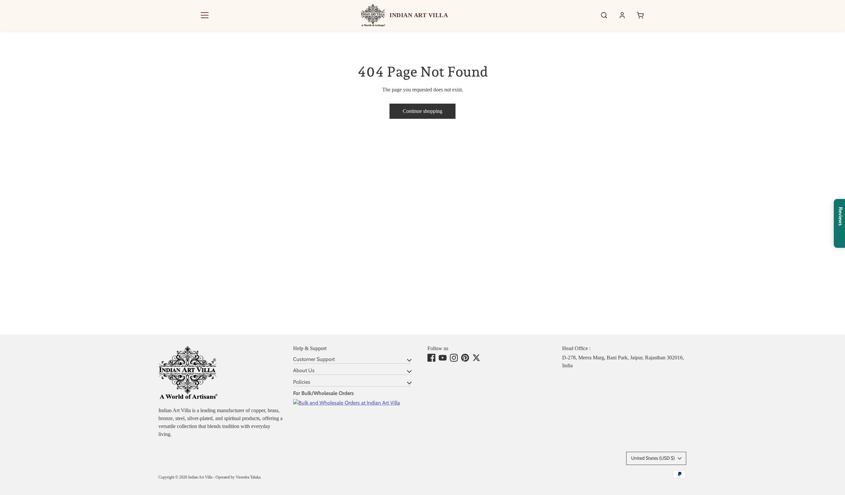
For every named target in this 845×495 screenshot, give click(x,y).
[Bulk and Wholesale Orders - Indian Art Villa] (346, 403)
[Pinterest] (465, 358)
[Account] (622, 15)
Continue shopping (422, 111)
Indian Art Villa (200, 477)
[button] (204, 15)
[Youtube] (443, 358)
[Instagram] (454, 358)
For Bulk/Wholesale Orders (323, 393)
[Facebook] (431, 358)
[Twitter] (476, 358)
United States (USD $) (653, 458)
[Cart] (640, 15)
